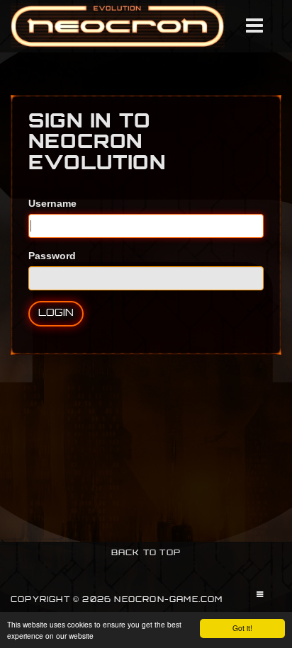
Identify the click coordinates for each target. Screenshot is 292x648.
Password (52, 255)
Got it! (242, 628)
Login (56, 313)
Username (52, 203)
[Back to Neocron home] (118, 26)
